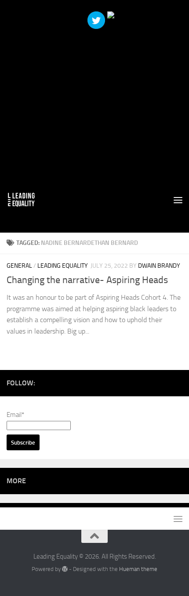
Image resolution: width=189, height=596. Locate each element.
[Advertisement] (94, 94)
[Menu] (178, 200)
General (19, 265)
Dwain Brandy (159, 265)
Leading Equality (62, 265)
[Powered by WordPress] (65, 569)
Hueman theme (138, 569)
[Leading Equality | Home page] (26, 199)
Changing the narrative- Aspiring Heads (87, 280)
